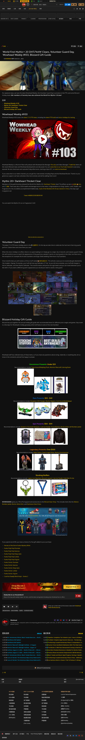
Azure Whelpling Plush (42, 367)
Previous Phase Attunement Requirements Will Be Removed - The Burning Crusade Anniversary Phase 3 (65, 652)
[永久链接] (17, 607)
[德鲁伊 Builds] (65, 709)
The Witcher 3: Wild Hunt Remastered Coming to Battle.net (65, 647)
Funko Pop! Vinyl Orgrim (11, 559)
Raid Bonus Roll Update (14, 640)
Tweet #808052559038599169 (33, 195)
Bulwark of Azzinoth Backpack (30, 427)
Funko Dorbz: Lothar (10, 571)
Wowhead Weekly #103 (11, 103)
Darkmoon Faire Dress (34, 504)
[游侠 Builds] (64, 717)
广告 (27, 734)
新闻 (3, 8)
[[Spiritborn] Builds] (66, 723)
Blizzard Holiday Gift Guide (12, 109)
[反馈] (80, 9)
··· (45, 1)
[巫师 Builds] (64, 720)
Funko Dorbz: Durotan (11, 562)
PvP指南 (44, 712)
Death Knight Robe (48, 452)
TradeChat (72, 165)
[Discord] (58, 620)
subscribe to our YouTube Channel (61, 167)
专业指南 (11, 706)
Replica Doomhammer (61, 452)
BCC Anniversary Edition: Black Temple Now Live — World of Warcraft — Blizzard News (24, 637)
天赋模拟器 (12, 712)
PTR (28, 4)
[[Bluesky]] (4, 607)
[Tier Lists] (27, 723)
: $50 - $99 (42, 423)
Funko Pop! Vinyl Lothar (11, 557)
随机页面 (46, 734)
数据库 (9, 8)
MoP (41, 1)
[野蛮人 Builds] (65, 706)
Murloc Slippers (50, 401)
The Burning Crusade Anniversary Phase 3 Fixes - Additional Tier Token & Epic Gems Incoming (65, 657)
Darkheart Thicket (49, 184)
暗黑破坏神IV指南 (65, 691)
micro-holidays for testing (67, 117)
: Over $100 (42, 449)
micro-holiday (14, 610)
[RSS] (82, 735)
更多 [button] (41, 8)
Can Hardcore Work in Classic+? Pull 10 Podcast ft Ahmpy (64, 660)
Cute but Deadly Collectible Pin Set (63, 478)
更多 (65, 682)
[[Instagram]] (66, 620)
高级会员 (53, 734)
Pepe (33, 367)
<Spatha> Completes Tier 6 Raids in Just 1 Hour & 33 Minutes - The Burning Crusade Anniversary (65, 637)
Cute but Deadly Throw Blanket (50, 427)
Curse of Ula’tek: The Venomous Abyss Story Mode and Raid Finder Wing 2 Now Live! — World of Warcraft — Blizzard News (24, 657)
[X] (70, 735)
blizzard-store (6, 610)
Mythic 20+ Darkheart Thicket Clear (15, 105)
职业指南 (11, 694)
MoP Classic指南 (29, 691)
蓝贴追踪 (5, 633)
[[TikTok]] (69, 620)
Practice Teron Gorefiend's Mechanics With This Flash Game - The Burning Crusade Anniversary (65, 645)
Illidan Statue (37, 452)
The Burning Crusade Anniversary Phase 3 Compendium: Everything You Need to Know (65, 642)
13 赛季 (63, 697)
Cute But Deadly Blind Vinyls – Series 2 (16, 576)
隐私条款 (60, 734)
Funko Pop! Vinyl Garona (11, 551)
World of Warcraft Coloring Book (60, 367)
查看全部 (39, 633)
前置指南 (44, 694)
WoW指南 (11, 691)
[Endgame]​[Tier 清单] (67, 700)
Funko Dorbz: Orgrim (10, 574)
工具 (3, 682)
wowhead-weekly (28, 610)
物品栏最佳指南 (46, 697)
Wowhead (8, 58)
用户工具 (15, 734)
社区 (25, 8)
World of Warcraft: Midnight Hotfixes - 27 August (21, 645)
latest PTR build (51, 117)
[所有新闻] (3, 1)
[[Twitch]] (55, 620)
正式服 (16, 1)
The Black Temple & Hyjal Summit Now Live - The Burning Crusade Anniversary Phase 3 (65, 640)
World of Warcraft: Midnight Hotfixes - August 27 (21, 647)
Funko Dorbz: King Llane (11, 568)
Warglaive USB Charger (37, 401)
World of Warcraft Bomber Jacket (71, 427)
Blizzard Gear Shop (50, 502)
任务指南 (26, 706)
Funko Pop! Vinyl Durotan (12, 548)
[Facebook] (8, 607)
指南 (20, 8)
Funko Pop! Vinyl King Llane (12, 554)
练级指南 (11, 700)
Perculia (53, 165)
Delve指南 (12, 697)
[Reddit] (12, 607)
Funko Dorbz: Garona (11, 565)
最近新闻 (46, 633)
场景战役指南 (27, 715)
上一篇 (4, 672)
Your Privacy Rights (36, 734)
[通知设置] (77, 9)
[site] (45, 607)
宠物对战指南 (27, 712)
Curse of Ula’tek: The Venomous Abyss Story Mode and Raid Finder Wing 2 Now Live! (24, 660)
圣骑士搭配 (64, 714)
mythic (21, 610)
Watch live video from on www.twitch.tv (36, 237)
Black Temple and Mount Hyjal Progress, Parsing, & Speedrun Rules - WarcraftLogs (65, 655)
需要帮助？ (8, 734)
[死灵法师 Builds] (65, 712)
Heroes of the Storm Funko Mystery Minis (17, 545)
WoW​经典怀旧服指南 (47, 691)
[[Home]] (11, 4)
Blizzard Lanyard (47, 478)
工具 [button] (15, 8)
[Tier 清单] (12, 715)
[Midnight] (12, 717)
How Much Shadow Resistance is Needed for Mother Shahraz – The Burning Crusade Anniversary (65, 650)
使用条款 (4, 737)
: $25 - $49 (42, 398)
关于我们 (22, 734)
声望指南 (26, 709)
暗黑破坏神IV (54, 1)
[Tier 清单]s (64, 703)
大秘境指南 (12, 703)
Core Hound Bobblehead (64, 401)
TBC (34, 1)
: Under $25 (42, 364)
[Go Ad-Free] (33, 8)
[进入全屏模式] (74, 9)
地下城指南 (27, 700)
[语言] (83, 9)
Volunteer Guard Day (11, 107)
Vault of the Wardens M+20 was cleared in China (54, 189)
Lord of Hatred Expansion (68, 694)
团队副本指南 (12, 709)
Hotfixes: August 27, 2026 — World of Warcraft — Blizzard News (24, 650)
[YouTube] (61, 620)
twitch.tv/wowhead (60, 169)
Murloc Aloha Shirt (18, 504)
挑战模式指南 (27, 717)
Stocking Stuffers (42, 475)
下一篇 (81, 672)
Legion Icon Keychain (34, 478)
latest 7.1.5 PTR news (30, 117)
